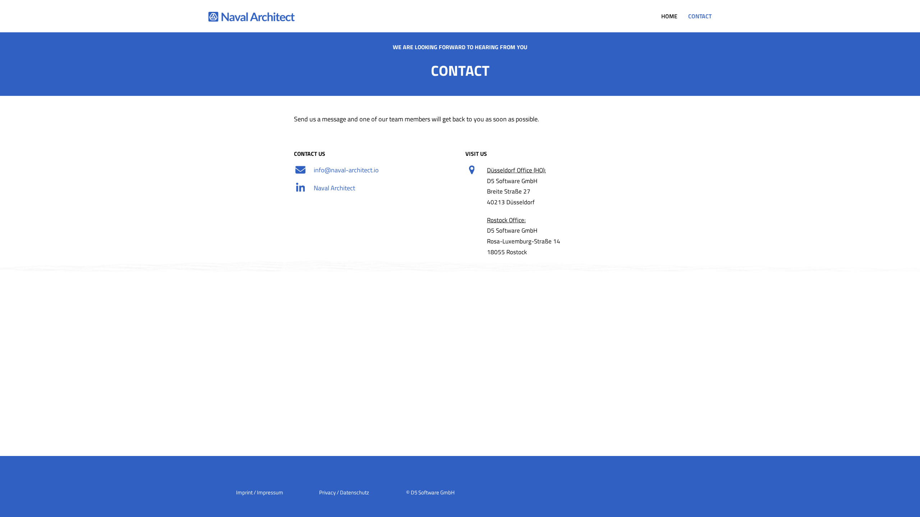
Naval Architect (334, 188)
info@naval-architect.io (346, 170)
